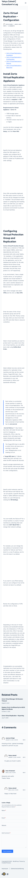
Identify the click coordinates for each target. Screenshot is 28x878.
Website (4, 825)
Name (4, 810)
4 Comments (11, 26)
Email (4, 818)
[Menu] (25, 3)
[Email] (2, 874)
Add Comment (6, 833)
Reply (24, 739)
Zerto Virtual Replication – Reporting (13, 715)
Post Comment (7, 851)
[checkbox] (4, 874)
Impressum (5, 868)
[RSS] (7, 874)
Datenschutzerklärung (17, 868)
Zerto (4, 26)
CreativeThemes (6, 863)
